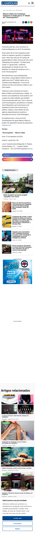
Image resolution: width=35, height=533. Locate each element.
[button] (29, 3)
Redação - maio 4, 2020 (9, 199)
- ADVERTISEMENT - (17, 259)
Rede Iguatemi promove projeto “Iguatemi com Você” (15, 196)
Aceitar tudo (17, 518)
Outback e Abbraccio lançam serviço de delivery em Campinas (17, 493)
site (31, 149)
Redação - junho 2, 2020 (8, 445)
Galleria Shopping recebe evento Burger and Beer (17, 468)
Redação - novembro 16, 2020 (10, 470)
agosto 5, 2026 (17, 226)
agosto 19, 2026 (17, 211)
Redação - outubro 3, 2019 (9, 496)
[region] (17, 515)
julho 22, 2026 (16, 240)
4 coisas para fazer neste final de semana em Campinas (15, 416)
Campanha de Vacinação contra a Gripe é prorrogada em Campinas (14, 442)
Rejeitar (17, 529)
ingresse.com (6, 125)
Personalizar (17, 523)
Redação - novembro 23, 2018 (10, 419)
